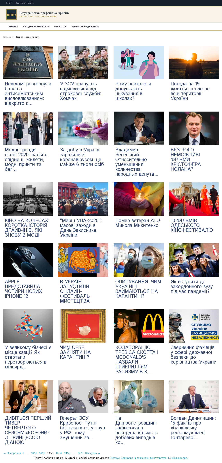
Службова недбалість (85, 26)
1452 (42, 453)
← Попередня (12, 453)
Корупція (60, 26)
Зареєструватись (25, 3)
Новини (13, 26)
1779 (80, 453)
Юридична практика (36, 26)
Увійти (9, 3)
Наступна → (92, 453)
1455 (67, 453)
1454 (59, 453)
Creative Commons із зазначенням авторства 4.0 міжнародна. (149, 458)
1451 (34, 453)
